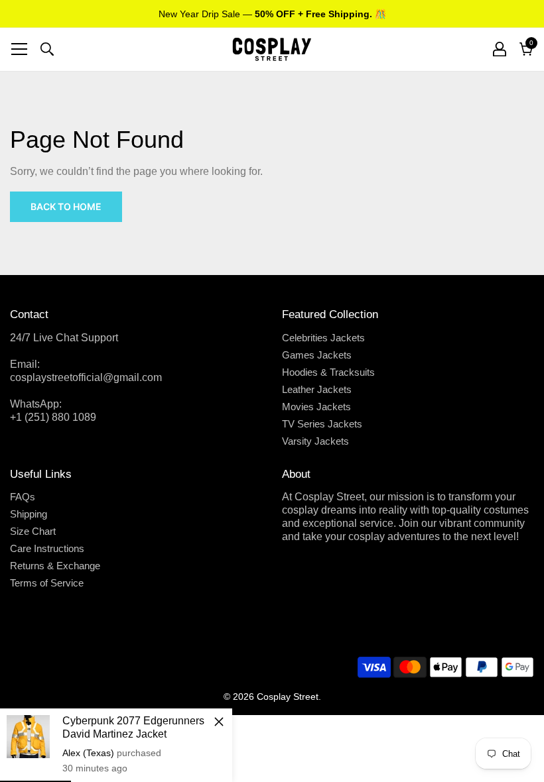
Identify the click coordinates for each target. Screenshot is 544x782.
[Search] (47, 49)
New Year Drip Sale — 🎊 (272, 14)
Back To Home (66, 206)
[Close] (219, 722)
